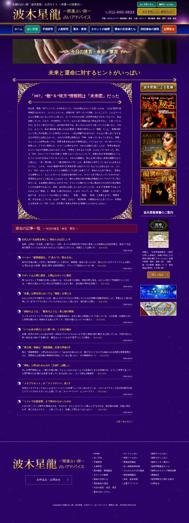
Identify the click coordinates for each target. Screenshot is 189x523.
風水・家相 (80, 29)
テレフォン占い (130, 453)
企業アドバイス (130, 483)
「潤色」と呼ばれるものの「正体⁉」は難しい (46, 365)
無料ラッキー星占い (160, 462)
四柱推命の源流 (150, 29)
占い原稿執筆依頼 (131, 466)
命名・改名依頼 (130, 479)
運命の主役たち (101, 479)
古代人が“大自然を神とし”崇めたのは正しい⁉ (46, 239)
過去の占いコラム (102, 492)
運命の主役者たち (125, 29)
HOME (97, 453)
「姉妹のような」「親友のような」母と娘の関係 (48, 311)
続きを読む (103, 248)
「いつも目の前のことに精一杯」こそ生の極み (46, 329)
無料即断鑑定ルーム (160, 466)
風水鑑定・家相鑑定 (103, 470)
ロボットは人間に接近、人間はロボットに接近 (46, 275)
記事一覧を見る (124, 421)
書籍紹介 (155, 475)
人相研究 (63, 29)
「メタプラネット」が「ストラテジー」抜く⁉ (46, 383)
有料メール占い (130, 458)
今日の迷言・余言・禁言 (105, 487)
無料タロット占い (159, 458)
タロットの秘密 (100, 29)
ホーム (18, 29)
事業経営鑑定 (129, 462)
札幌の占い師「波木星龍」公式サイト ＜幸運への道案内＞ (47, 4)
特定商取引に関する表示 (162, 479)
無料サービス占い (159, 453)
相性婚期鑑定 (129, 475)
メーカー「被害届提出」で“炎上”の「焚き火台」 (48, 257)
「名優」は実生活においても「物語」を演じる (46, 293)
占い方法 (32, 29)
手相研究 (48, 29)
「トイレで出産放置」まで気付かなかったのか (46, 401)
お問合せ (169, 29)
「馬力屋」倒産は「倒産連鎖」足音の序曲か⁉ (46, 347)
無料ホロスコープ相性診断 (163, 470)
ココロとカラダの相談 (133, 470)
